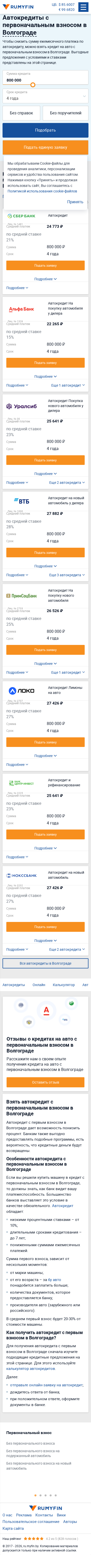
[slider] (32, 84)
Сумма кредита (18, 73)
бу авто (54, 1279)
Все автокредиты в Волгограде (45, 963)
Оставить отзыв (45, 1082)
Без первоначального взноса (30, 1443)
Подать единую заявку (45, 147)
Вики (61, 1514)
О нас (7, 1514)
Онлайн (39, 984)
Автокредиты (14, 984)
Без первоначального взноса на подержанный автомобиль (33, 1453)
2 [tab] (40, 1495)
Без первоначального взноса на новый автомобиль (38, 1466)
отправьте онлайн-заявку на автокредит (46, 1384)
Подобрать (45, 130)
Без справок (21, 113)
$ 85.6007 (67, 4)
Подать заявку (45, 265)
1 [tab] (35, 1495)
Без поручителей (65, 113)
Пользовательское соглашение (31, 1521)
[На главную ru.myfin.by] (45, 1508)
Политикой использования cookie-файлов (42, 191)
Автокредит (62, 1205)
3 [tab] (45, 1495)
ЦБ (54, 4)
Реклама (24, 1514)
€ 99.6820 (67, 9)
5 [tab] (55, 1495)
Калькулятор (64, 984)
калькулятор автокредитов (30, 1368)
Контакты (44, 1514)
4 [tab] (50, 1495)
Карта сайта (13, 1528)
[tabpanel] (43, 1451)
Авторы (70, 1521)
